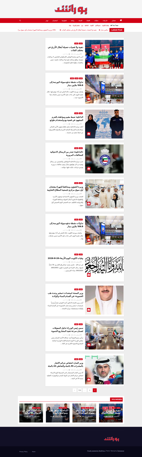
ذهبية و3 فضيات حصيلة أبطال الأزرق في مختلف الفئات (111, 413)
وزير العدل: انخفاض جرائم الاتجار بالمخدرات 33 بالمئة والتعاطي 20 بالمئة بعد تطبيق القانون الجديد (65, 366)
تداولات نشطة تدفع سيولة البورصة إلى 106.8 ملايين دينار (85, 413)
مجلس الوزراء (76, 25)
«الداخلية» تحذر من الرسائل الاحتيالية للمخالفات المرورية (31, 413)
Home (33, 451)
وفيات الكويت (105, 25)
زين (82, 25)
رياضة (72, 20)
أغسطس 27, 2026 (75, 124)
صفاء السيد (66, 54)
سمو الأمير (97, 25)
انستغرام (55, 20)
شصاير (114, 20)
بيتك (70, 25)
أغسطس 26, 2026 (75, 262)
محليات (96, 20)
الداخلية (86, 25)
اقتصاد (88, 20)
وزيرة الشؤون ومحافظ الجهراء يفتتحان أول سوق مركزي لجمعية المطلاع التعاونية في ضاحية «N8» (65, 190)
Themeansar (120, 451)
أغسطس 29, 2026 (75, 54)
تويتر (47, 20)
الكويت (92, 25)
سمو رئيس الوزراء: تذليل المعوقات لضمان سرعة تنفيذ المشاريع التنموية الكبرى (67, 331)
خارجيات (105, 20)
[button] (20, 20)
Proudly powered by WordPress (96, 451)
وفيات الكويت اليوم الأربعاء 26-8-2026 (65, 258)
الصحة (80, 20)
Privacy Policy (23, 451)
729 (79, 390)
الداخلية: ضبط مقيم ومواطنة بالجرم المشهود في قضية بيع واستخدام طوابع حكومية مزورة (66, 120)
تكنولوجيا (64, 20)
